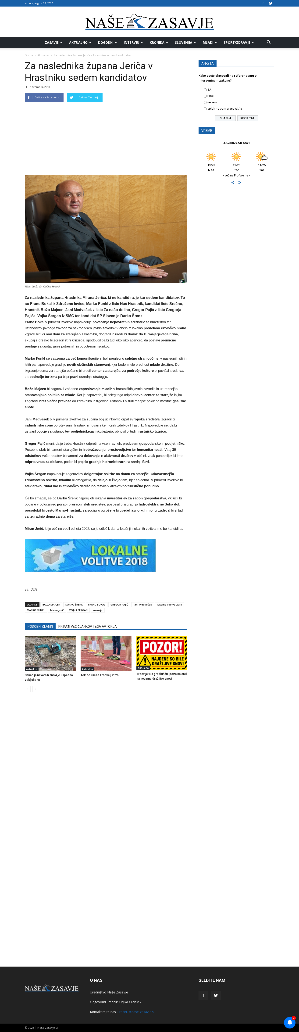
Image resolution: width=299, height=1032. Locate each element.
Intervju (131, 42)
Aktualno (78, 42)
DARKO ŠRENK (74, 604)
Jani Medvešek (142, 604)
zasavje (98, 610)
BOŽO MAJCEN (51, 604)
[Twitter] (270, 3)
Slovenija (183, 42)
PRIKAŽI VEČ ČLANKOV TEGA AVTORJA (87, 626)
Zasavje (52, 42)
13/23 (211, 167)
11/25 (236, 167)
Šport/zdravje (237, 42)
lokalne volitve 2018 (169, 604)
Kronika (157, 42)
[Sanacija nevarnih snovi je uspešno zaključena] (50, 653)
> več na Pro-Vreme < (236, 175)
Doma (29, 55)
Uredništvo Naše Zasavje (109, 992)
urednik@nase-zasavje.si (135, 1012)
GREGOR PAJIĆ (119, 604)
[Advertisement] (106, 139)
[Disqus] (106, 766)
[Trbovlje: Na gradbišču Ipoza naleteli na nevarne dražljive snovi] (161, 653)
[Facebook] (263, 3)
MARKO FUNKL (36, 610)
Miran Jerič (57, 610)
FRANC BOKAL (96, 604)
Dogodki (105, 42)
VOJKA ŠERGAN (78, 610)
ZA (209, 89)
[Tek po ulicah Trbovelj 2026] (106, 653)
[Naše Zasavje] (149, 22)
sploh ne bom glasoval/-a (224, 108)
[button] (268, 42)
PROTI (211, 96)
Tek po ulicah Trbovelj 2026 (99, 675)
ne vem (212, 102)
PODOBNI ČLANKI (40, 626)
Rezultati (247, 118)
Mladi (208, 42)
